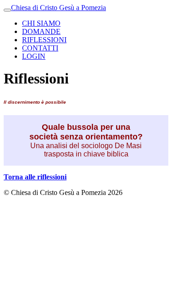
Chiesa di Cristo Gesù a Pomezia (58, 7)
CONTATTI (40, 48)
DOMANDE (41, 31)
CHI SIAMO (41, 23)
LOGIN (33, 56)
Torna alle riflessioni (35, 177)
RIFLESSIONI (44, 40)
